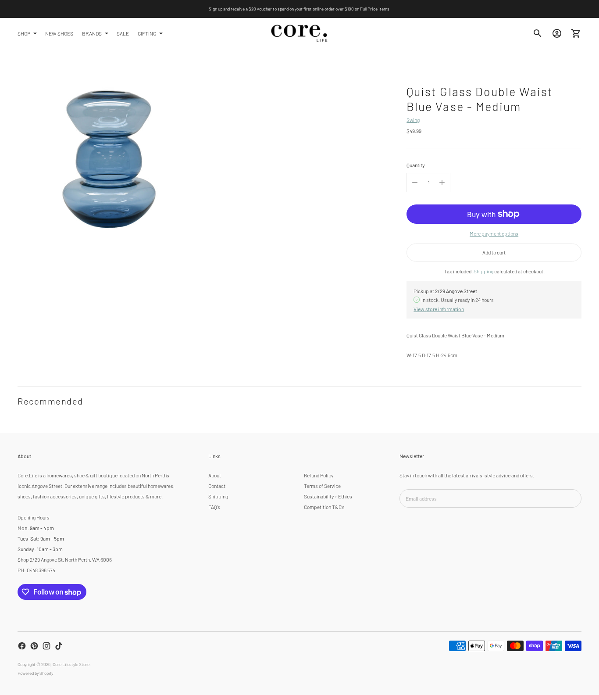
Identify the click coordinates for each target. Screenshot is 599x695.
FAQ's (214, 507)
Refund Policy (318, 475)
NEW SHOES (59, 33)
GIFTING (147, 33)
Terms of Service (322, 486)
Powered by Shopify (35, 673)
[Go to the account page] (557, 33)
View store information (439, 309)
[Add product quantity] (442, 182)
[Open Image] (109, 158)
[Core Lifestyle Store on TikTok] (58, 645)
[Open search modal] (537, 33)
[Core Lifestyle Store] (299, 33)
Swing (413, 120)
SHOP (24, 33)
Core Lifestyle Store (71, 664)
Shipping (483, 271)
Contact (216, 486)
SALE (123, 33)
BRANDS (92, 33)
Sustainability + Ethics (328, 496)
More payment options (494, 233)
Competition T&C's (324, 507)
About (214, 475)
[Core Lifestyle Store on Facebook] (22, 645)
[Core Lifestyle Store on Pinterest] (34, 645)
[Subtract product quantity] (415, 182)
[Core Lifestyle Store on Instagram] (46, 645)
